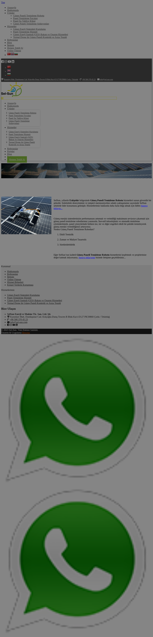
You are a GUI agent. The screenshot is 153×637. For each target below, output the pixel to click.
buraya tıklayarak (87, 257)
